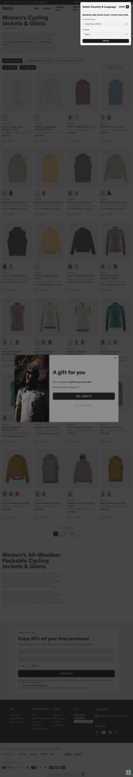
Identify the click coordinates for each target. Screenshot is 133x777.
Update (106, 41)
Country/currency (88, 19)
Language (85, 30)
